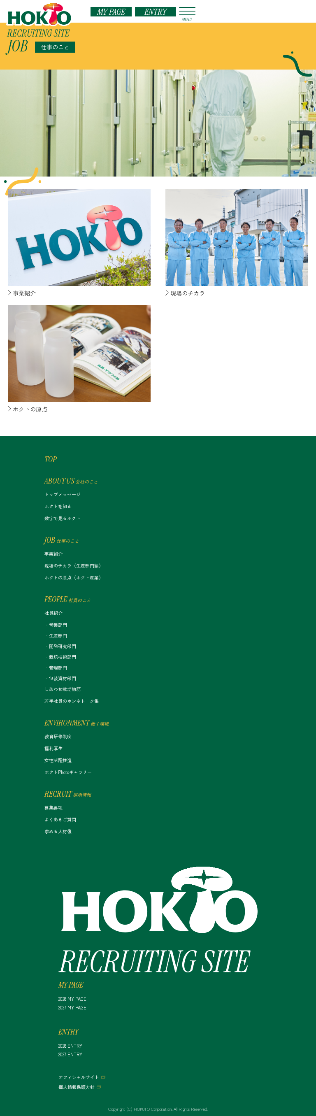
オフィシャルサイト (78, 1077)
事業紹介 (53, 553)
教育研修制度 (58, 736)
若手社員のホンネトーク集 (71, 701)
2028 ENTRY (70, 1045)
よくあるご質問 (60, 819)
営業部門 (58, 624)
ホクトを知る (58, 506)
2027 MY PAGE (72, 1007)
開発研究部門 (62, 646)
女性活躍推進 (58, 760)
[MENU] (186, 11)
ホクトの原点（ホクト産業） (73, 577)
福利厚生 (53, 748)
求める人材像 (58, 831)
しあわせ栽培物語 (62, 689)
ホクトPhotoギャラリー (68, 772)
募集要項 (53, 807)
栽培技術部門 (62, 656)
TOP (50, 459)
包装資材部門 (62, 678)
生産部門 (58, 635)
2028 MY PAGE (72, 998)
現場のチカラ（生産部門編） (73, 565)
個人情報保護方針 (76, 1086)
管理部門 (58, 667)
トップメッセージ (62, 494)
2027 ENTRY (70, 1054)
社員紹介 (53, 612)
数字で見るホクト (62, 518)
